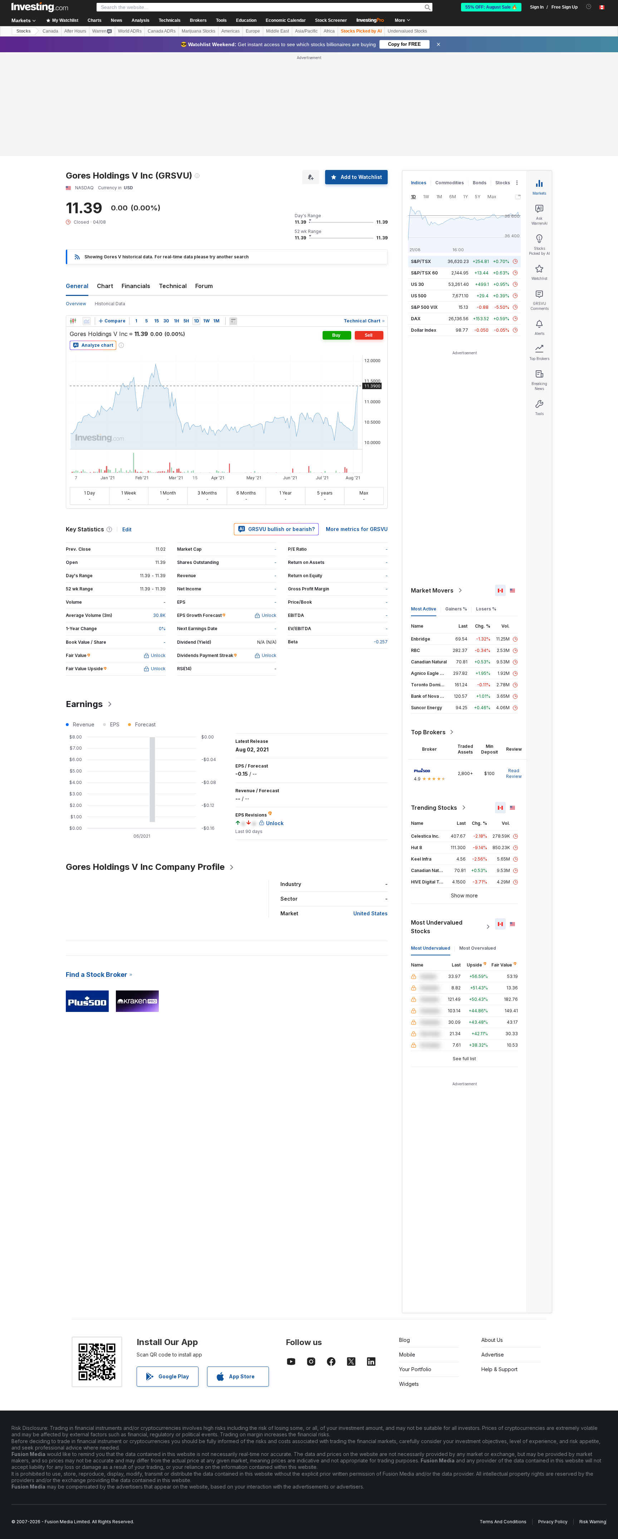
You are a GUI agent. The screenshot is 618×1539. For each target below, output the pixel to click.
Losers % (486, 609)
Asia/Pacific (306, 31)
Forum (204, 285)
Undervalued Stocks (407, 31)
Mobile (407, 1355)
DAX (416, 318)
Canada (50, 31)
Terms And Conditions (503, 1521)
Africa (329, 31)
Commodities (449, 182)
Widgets (409, 1384)
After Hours (75, 31)
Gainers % (456, 609)
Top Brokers (428, 732)
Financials (136, 285)
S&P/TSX (421, 261)
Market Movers (432, 590)
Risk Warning (592, 1521)
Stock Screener (331, 20)
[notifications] (589, 6)
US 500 (418, 295)
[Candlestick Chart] (73, 321)
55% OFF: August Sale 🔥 (491, 7)
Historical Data (110, 303)
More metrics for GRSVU (357, 529)
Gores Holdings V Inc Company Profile (145, 867)
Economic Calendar (286, 20)
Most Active (423, 609)
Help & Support (499, 1369)
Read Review (514, 773)
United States (370, 913)
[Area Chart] (86, 321)
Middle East (277, 31)
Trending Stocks (434, 807)
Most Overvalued (477, 948)
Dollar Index (423, 330)
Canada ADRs (162, 31)
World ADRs (130, 31)
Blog (404, 1340)
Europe (253, 31)
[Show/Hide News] (233, 321)
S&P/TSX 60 (424, 273)
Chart (105, 285)
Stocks (23, 31)
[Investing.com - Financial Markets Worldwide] (39, 7)
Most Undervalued (430, 948)
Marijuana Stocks (198, 31)
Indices (418, 182)
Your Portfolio (415, 1369)
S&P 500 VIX (424, 307)
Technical (173, 285)
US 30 (417, 284)
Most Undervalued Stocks (436, 927)
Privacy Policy (553, 1521)
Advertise (492, 1355)
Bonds (479, 182)
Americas (230, 31)
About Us (492, 1340)
